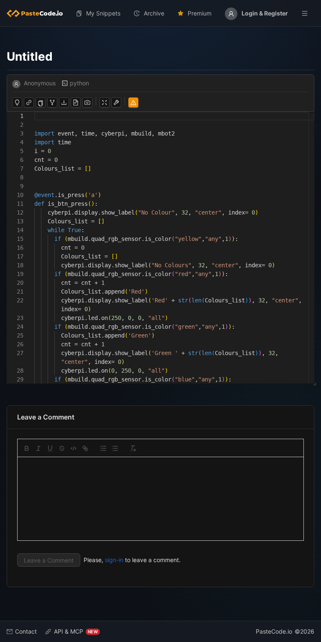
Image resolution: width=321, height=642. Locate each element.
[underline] (50, 448)
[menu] (160, 13)
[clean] (133, 448)
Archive (154, 13)
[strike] (62, 448)
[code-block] (73, 448)
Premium (199, 13)
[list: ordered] (103, 448)
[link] (85, 448)
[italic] (38, 448)
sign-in (114, 559)
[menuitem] (38, 13)
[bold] (27, 448)
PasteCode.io (274, 631)
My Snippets (103, 13)
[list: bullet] (115, 448)
